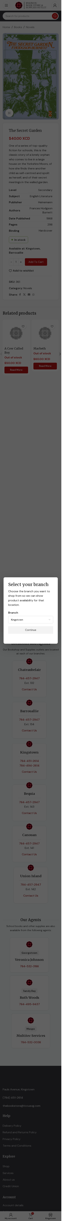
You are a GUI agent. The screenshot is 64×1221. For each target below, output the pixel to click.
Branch (13, 613)
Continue (30, 630)
